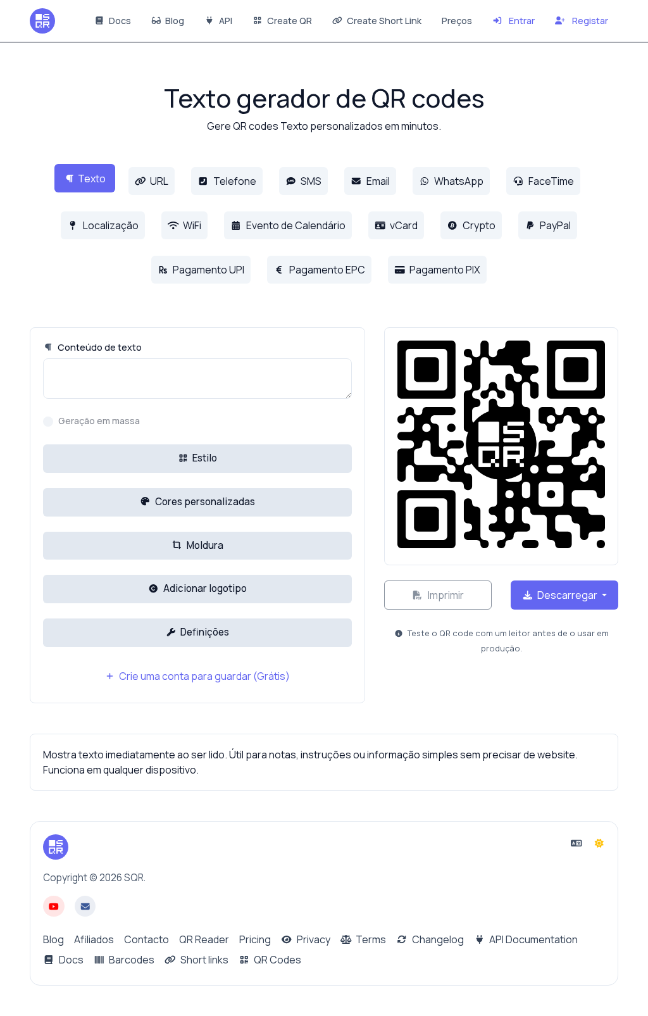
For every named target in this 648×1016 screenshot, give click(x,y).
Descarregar (567, 595)
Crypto (478, 225)
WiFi (191, 225)
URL (158, 181)
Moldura (204, 545)
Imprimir (445, 595)
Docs (119, 21)
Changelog (437, 939)
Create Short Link (383, 21)
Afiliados (94, 939)
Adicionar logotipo (204, 588)
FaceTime (550, 181)
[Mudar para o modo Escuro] (599, 843)
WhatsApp (457, 181)
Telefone (233, 181)
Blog (173, 21)
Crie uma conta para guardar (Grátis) (203, 676)
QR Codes (276, 960)
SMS (310, 181)
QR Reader (204, 939)
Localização (110, 225)
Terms (370, 939)
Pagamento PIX (444, 270)
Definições (203, 632)
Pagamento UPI (207, 270)
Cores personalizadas (204, 501)
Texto (92, 178)
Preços (457, 21)
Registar (589, 21)
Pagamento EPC (326, 270)
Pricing (255, 939)
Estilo (203, 458)
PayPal (554, 225)
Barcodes (130, 960)
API (224, 21)
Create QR (288, 21)
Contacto (146, 939)
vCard (403, 225)
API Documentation (532, 939)
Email (377, 181)
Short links (203, 960)
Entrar (521, 21)
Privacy (312, 939)
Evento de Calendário (295, 225)
